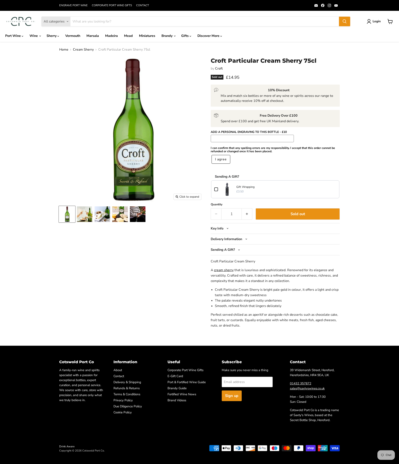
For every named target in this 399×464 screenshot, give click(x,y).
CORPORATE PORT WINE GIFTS (112, 5)
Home (63, 49)
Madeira (111, 36)
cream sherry (224, 270)
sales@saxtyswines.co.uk (307, 388)
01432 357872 (300, 383)
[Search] (344, 21)
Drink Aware (67, 446)
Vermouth (72, 36)
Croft (219, 68)
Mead (128, 36)
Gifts (185, 36)
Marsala (92, 36)
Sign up (231, 395)
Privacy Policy (123, 400)
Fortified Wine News (181, 394)
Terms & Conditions (126, 394)
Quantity (216, 204)
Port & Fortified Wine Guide (186, 382)
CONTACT (142, 5)
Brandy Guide (177, 388)
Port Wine (13, 36)
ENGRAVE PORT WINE (73, 5)
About (117, 370)
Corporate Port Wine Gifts (185, 370)
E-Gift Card (175, 376)
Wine (34, 36)
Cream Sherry (83, 49)
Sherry (52, 36)
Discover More (208, 36)
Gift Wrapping (245, 187)
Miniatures (147, 36)
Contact (118, 376)
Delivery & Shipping (127, 382)
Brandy (167, 36)
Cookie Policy (122, 412)
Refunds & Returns (126, 388)
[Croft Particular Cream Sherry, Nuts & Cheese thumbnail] (102, 214)
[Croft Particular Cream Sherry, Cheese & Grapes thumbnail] (120, 214)
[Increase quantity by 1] (247, 214)
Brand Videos (176, 400)
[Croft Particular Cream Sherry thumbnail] (67, 214)
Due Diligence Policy (127, 406)
